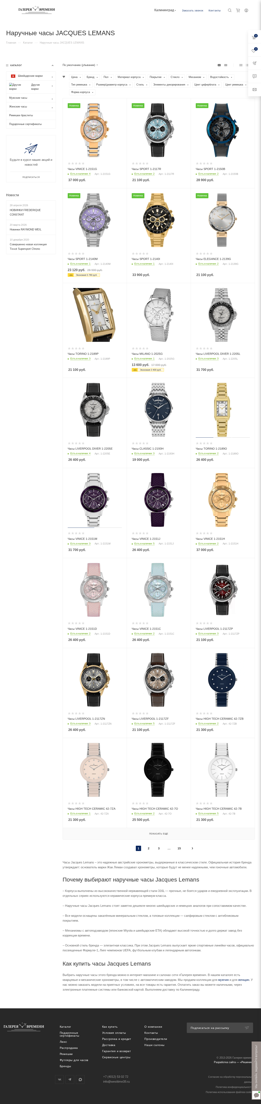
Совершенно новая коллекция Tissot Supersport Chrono (28, 246)
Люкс (63, 1041)
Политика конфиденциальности (234, 1087)
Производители (155, 1038)
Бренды (65, 1066)
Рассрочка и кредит (116, 1038)
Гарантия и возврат (116, 1051)
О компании (153, 1026)
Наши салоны (154, 1045)
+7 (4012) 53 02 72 (115, 1076)
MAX (80, 1079)
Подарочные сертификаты (69, 1034)
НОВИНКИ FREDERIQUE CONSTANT (25, 212)
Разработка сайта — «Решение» (234, 1062)
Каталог (65, 1026)
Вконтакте (59, 1079)
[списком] (247, 65)
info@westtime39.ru (116, 1081)
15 (179, 848)
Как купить (110, 1026)
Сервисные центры (116, 1057)
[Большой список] (226, 65)
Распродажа (69, 1047)
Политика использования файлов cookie (229, 1092)
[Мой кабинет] (246, 10)
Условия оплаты (114, 1032)
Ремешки (66, 1054)
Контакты (215, 10)
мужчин (223, 979)
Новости (12, 195)
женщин (243, 979)
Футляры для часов (74, 1060)
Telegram (69, 1079)
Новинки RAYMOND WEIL (25, 229)
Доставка (108, 1045)
